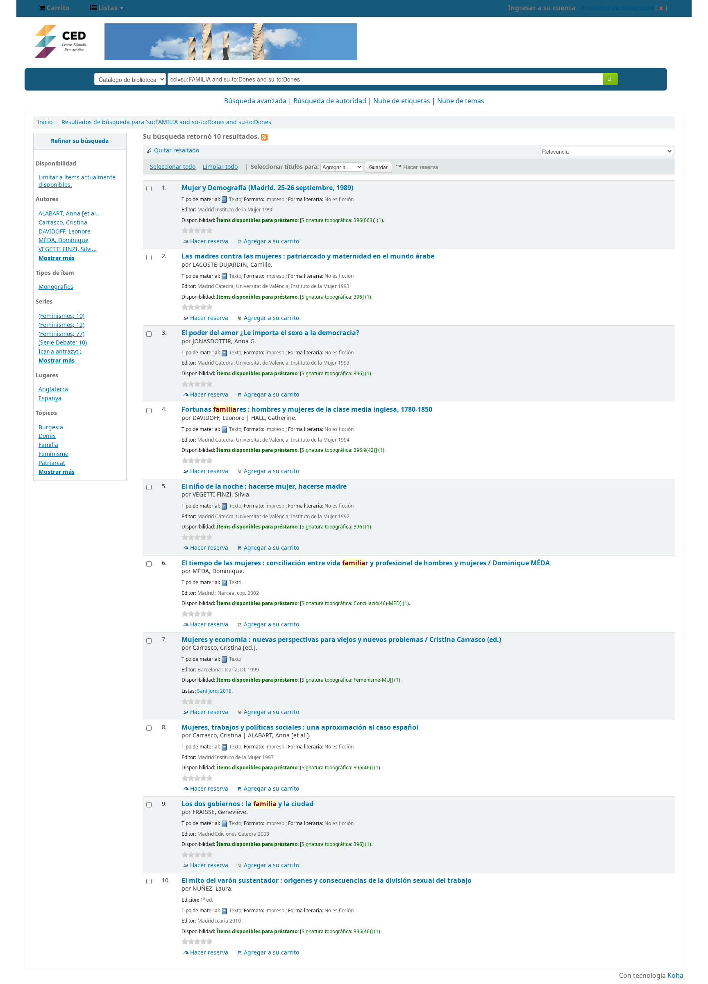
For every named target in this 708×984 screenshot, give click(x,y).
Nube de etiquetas (401, 101)
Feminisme (53, 454)
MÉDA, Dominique (63, 240)
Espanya (50, 398)
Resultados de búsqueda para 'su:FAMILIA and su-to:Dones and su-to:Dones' (166, 122)
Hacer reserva (209, 241)
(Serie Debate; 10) (63, 342)
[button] (54, 8)
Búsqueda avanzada (255, 101)
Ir (610, 79)
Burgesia (51, 427)
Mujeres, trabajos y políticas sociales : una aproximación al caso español (300, 727)
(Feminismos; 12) (61, 325)
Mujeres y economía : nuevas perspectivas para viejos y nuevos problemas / (341, 639)
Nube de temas (460, 101)
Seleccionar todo (172, 167)
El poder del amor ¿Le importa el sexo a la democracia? (270, 333)
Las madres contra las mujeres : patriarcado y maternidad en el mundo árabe (308, 256)
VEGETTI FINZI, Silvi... (68, 249)
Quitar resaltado (176, 150)
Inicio (44, 122)
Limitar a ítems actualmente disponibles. (77, 181)
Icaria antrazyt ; (60, 351)
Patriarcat (52, 463)
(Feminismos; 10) (61, 316)
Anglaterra (53, 389)
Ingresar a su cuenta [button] (542, 8)
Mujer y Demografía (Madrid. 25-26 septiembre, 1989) (267, 188)
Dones (47, 436)
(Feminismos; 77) (61, 334)
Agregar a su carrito (271, 241)
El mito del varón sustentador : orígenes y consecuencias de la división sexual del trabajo (327, 880)
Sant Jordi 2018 (214, 691)
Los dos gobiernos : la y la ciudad (247, 804)
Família (48, 445)
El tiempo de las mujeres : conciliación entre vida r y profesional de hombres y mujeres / (366, 563)
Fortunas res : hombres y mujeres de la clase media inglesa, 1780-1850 (307, 409)
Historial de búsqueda (618, 8)
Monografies (56, 287)
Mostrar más (57, 258)
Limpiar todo (220, 167)
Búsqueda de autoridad (329, 101)
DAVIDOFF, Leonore (65, 231)
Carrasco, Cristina (63, 222)
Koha (675, 976)
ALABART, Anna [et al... (70, 213)
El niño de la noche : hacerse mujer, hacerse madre (264, 486)
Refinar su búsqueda (80, 141)
